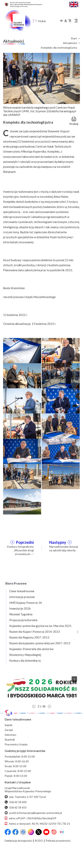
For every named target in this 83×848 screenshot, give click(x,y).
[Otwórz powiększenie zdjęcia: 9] (22, 451)
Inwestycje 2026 (20, 608)
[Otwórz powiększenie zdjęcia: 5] (22, 400)
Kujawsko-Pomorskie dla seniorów (31, 649)
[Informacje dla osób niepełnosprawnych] (67, 20)
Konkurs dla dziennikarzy (25, 660)
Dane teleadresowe (21, 591)
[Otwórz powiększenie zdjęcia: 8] (61, 425)
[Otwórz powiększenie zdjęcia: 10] (61, 451)
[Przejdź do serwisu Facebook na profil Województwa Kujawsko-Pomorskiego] (8, 832)
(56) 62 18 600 (17, 802)
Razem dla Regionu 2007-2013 (29, 637)
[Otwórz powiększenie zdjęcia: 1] (22, 350)
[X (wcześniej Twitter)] (39, 832)
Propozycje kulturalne (23, 620)
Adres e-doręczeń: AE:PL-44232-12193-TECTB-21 (39, 823)
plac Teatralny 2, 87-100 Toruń (27, 796)
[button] (41, 687)
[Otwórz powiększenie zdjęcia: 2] (61, 350)
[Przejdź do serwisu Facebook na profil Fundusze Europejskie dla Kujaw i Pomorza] (15, 832)
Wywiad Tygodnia (20, 614)
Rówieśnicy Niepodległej (25, 654)
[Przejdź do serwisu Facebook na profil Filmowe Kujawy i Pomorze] (23, 832)
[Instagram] (31, 832)
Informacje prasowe (22, 597)
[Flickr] (62, 832)
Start (74, 38)
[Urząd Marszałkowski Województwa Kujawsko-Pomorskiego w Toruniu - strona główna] (18, 21)
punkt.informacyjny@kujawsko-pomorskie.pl (35, 812)
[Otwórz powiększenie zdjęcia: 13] (22, 501)
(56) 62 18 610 (17, 807)
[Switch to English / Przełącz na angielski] (73, 4)
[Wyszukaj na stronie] (36, 21)
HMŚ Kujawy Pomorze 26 (25, 602)
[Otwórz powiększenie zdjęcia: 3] (22, 375)
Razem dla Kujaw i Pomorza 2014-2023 (34, 631)
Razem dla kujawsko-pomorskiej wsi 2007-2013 (39, 643)
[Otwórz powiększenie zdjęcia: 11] (22, 476)
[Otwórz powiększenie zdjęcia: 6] (61, 400)
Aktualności (70, 43)
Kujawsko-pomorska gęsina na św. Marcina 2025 (40, 626)
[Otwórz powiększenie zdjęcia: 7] (22, 425)
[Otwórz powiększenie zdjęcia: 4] (61, 375)
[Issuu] (54, 832)
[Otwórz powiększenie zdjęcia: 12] (61, 476)
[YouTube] (46, 832)
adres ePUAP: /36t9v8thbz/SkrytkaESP (32, 818)
